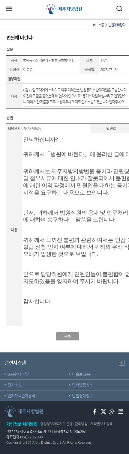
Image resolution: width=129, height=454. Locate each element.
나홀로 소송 (81, 374)
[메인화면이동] (95, 25)
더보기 (121, 363)
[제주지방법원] (64, 6)
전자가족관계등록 (21, 395)
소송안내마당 (18, 374)
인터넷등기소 (82, 385)
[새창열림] (95, 411)
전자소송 (14, 385)
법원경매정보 (82, 395)
